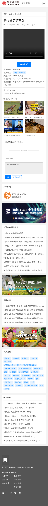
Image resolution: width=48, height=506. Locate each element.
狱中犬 (14, 90)
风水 (8, 428)
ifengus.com (19, 194)
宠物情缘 (18, 14)
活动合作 (17, 483)
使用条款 (17, 475)
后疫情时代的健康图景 (14, 233)
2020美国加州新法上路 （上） (26, 436)
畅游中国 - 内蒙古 (13, 403)
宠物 (15, 73)
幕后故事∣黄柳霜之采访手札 (22, 420)
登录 (8, 177)
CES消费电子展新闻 (14, 306)
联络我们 (5, 479)
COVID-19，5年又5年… (15, 258)
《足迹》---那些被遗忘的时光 (23, 416)
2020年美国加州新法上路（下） (27, 440)
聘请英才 (5, 483)
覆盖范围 (17, 487)
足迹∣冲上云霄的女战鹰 (20, 424)
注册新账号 (16, 177)
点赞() (25, 64)
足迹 (8, 411)
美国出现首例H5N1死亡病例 (17, 266)
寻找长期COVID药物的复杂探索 (18, 250)
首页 (5, 14)
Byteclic (14, 472)
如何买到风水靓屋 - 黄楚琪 (22, 428)
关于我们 (5, 475)
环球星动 (9, 407)
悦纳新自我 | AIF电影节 (24, 407)
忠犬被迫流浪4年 (19, 93)
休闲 (10, 14)
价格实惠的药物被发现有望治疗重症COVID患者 (25, 237)
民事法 (9, 436)
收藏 (7, 99)
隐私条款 (17, 479)
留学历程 (9, 432)
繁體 (28, 3)
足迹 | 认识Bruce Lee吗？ (22, 411)
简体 (23, 3)
